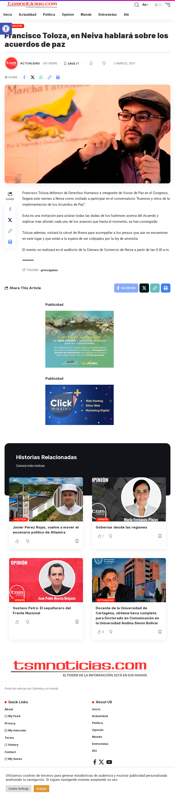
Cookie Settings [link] (18, 788)
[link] (6, 29)
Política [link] (20, 519)
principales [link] (49, 270)
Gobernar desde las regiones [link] (121, 527)
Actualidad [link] (14, 25)
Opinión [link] (103, 519)
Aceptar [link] (41, 788)
